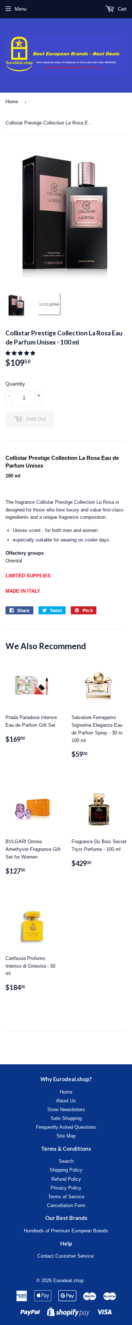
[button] (21, 353)
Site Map (66, 1136)
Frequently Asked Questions (66, 1127)
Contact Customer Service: (66, 1256)
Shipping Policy (66, 1170)
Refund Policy (66, 1179)
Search (66, 1161)
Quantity (15, 384)
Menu (20, 9)
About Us (66, 1100)
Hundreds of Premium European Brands (66, 1230)
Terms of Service (66, 1196)
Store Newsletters (66, 1109)
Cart (121, 9)
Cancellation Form (66, 1205)
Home (12, 101)
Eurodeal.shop (68, 1280)
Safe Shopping (66, 1118)
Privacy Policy (66, 1188)
